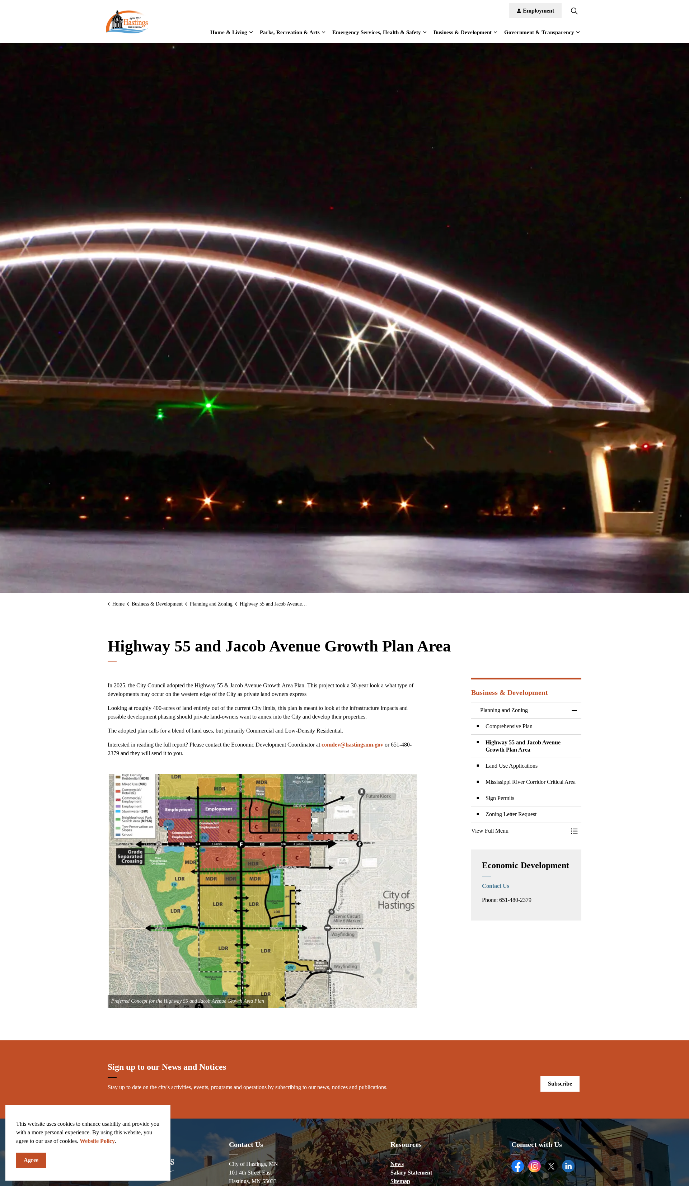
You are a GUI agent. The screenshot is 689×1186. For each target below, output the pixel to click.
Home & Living (228, 32)
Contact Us (495, 886)
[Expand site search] (574, 11)
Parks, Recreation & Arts (290, 32)
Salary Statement (411, 1172)
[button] (264, 891)
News (397, 1164)
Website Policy (97, 1141)
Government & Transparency (539, 32)
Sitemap (400, 1181)
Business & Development (462, 32)
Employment (538, 11)
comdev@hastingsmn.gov (352, 745)
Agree (31, 1160)
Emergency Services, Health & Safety (376, 32)
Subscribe (560, 1084)
